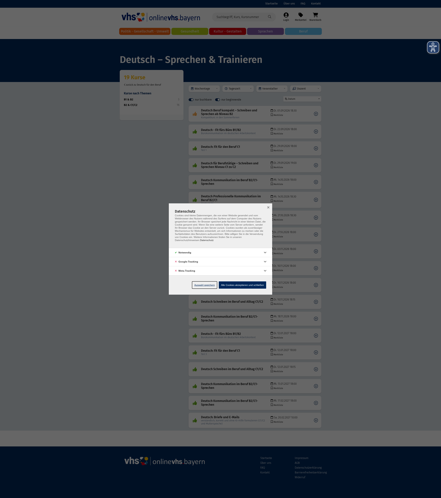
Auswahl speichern (204, 285)
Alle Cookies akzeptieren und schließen (242, 285)
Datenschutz (207, 240)
